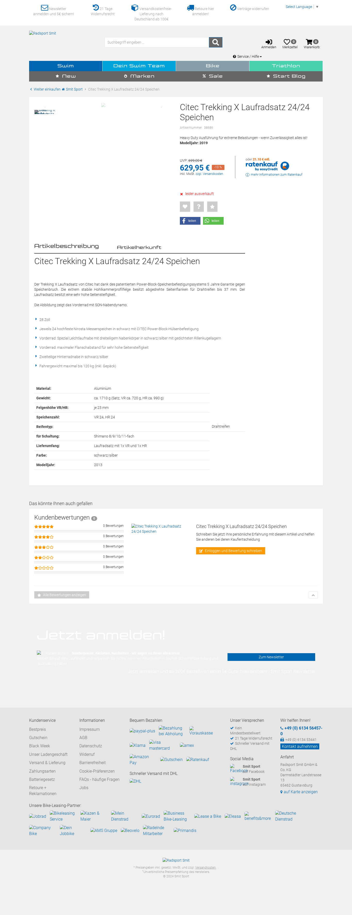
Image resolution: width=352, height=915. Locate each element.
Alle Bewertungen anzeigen (64, 595)
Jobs (83, 787)
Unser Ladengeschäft (48, 754)
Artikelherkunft (139, 247)
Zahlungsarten (42, 771)
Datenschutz (90, 745)
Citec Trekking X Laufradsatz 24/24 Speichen (241, 526)
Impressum (89, 729)
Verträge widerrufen (252, 9)
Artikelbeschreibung (66, 246)
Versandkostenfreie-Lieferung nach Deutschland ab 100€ (153, 14)
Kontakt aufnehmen (300, 746)
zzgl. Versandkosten (209, 174)
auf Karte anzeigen (301, 791)
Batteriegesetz (42, 779)
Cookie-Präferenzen (97, 771)
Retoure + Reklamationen (42, 790)
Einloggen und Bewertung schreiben (233, 551)
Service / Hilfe (248, 56)
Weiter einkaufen (47, 89)
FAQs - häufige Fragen (99, 779)
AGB (83, 737)
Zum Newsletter (271, 657)
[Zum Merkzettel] (185, 206)
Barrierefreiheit (92, 762)
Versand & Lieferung (47, 762)
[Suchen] (215, 42)
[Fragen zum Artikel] (199, 206)
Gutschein (38, 737)
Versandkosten (205, 867)
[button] (190, 221)
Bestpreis (37, 729)
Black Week (39, 745)
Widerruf (87, 754)
